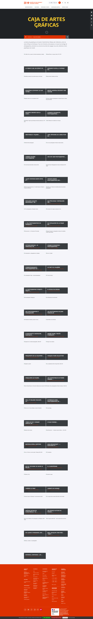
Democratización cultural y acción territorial (63, 585)
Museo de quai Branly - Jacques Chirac (33, 2)
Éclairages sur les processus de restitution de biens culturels (63, 576)
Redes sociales (54, 584)
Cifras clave (63, 589)
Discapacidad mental (34, 609)
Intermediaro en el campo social (36, 578)
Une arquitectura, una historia (45, 571)
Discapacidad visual (28, 609)
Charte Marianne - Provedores (26, 597)
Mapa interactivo (91, 25)
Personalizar (65, 617)
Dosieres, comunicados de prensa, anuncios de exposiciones (27, 573)
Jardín (43, 573)
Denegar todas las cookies (56, 617)
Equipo (62, 599)
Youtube (56, 581)
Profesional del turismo (35, 581)
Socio (34, 571)
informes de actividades (63, 597)
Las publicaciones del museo (27, 582)
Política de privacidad (71, 617)
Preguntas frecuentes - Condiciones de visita (63, 592)
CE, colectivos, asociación (35, 583)
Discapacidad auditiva (31, 609)
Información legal (54, 590)
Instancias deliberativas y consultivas (63, 579)
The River (44, 580)
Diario (91, 18)
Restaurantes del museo (45, 578)
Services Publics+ (62, 595)
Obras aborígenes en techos (45, 595)
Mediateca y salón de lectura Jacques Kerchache (46, 598)
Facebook (62, 2)
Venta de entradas (91, 12)
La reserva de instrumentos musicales (44, 586)
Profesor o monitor (36, 572)
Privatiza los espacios (27, 587)
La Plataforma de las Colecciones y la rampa (46, 583)
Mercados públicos (26, 599)
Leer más (28, 71)
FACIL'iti (41, 609)
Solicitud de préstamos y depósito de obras (27, 592)
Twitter (65, 2)
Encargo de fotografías (25, 595)
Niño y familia (35, 576)
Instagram (68, 2)
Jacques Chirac (63, 603)
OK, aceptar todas (47, 617)
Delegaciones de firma (54, 592)
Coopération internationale (63, 587)
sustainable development (63, 582)
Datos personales (54, 601)
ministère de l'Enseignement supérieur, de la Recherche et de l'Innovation (64, 614)
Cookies (53, 599)
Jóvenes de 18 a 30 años (36, 575)
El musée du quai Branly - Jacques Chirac (63, 573)
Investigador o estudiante (35, 588)
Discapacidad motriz (25, 609)
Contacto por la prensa (26, 576)
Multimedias (91, 22)
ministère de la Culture (63, 612)
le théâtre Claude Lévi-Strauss (45, 591)
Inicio (25, 37)
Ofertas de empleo (62, 601)
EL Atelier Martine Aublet (45, 589)
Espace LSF (38, 609)
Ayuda (53, 596)
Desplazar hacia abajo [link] (46, 32)
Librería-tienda (45, 576)
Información (91, 15)
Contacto (53, 573)
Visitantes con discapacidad (53, 2)
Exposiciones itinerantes (26, 589)
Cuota (67, 37)
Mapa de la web (54, 594)
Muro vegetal (44, 575)
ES (59, 2)
